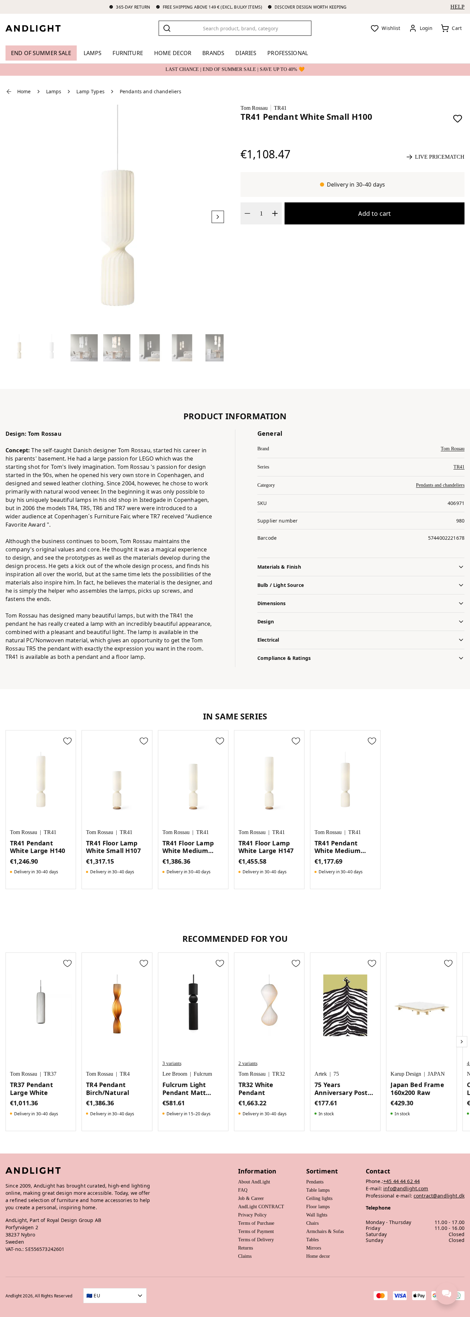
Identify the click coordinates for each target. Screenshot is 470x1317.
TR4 (125, 1074)
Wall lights (316, 1215)
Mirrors (313, 1248)
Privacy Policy (252, 1215)
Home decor (318, 1256)
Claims (245, 1256)
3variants (171, 1063)
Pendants (314, 1181)
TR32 (278, 1074)
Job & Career (251, 1198)
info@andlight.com (405, 1188)
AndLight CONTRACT (261, 1206)
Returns (245, 1248)
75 (336, 1074)
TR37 (50, 1074)
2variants (247, 1063)
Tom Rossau (254, 108)
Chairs (312, 1223)
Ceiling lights (319, 1198)
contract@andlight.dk (439, 1195)
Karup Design (406, 1074)
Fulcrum (203, 1074)
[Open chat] (447, 1294)
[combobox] (235, 28)
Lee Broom (174, 1074)
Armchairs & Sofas (325, 1231)
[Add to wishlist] (457, 118)
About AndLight (254, 1181)
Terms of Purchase (256, 1223)
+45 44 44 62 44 (401, 1181)
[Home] (39, 28)
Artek (320, 1074)
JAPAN (436, 1074)
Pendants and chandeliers (440, 485)
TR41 (280, 108)
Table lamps (318, 1190)
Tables (312, 1239)
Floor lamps (318, 1206)
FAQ (242, 1190)
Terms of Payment (256, 1231)
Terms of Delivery (256, 1239)
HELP (457, 7)
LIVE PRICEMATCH (439, 157)
